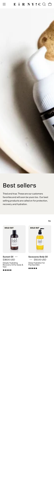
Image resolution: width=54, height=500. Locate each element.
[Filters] (49, 221)
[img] (7, 270)
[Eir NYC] (27, 4)
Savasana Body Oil (38, 256)
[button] (44, 4)
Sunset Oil (8, 256)
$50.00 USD (40, 259)
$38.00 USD (9, 259)
